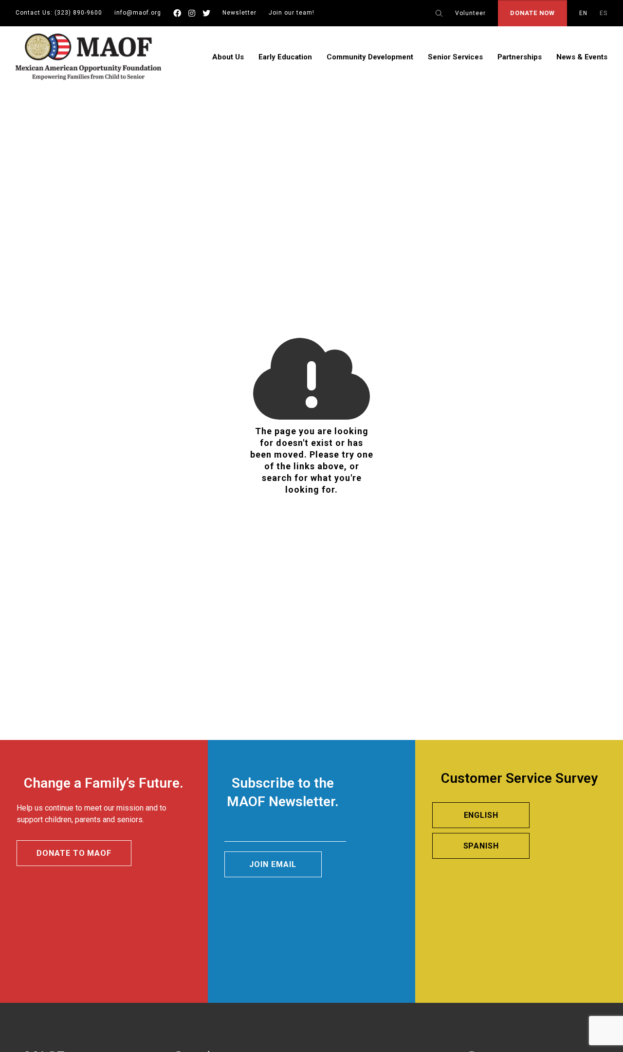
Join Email (272, 864)
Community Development (370, 57)
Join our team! (291, 12)
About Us (228, 57)
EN (583, 13)
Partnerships (519, 57)
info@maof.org (137, 12)
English (481, 815)
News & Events (581, 57)
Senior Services (455, 57)
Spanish (481, 845)
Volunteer (470, 13)
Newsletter (239, 12)
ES (603, 13)
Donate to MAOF (74, 853)
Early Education (285, 57)
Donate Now (532, 13)
